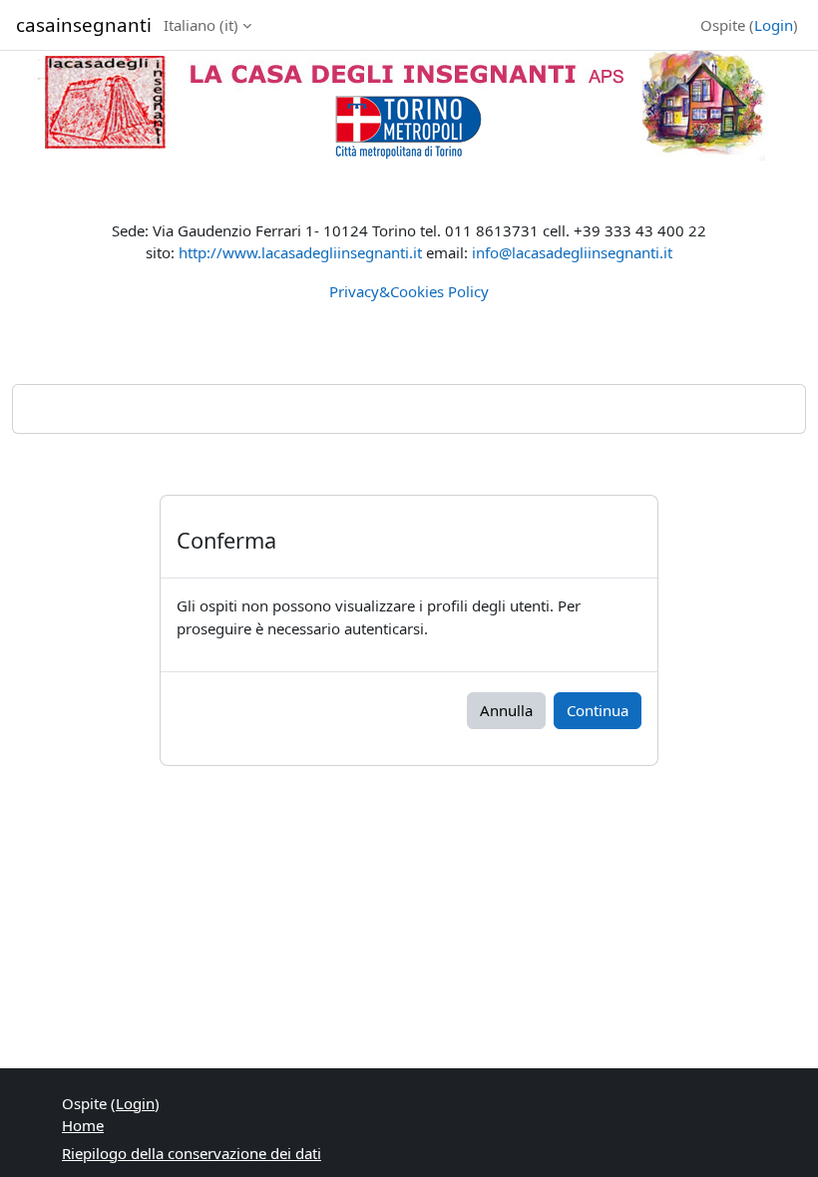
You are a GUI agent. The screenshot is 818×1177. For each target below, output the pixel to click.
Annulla (506, 710)
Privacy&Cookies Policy (409, 291)
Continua (597, 710)
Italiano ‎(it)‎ (201, 25)
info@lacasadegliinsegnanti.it (572, 252)
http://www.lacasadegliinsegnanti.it (300, 252)
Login (773, 25)
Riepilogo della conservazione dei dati (191, 1153)
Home (83, 1125)
